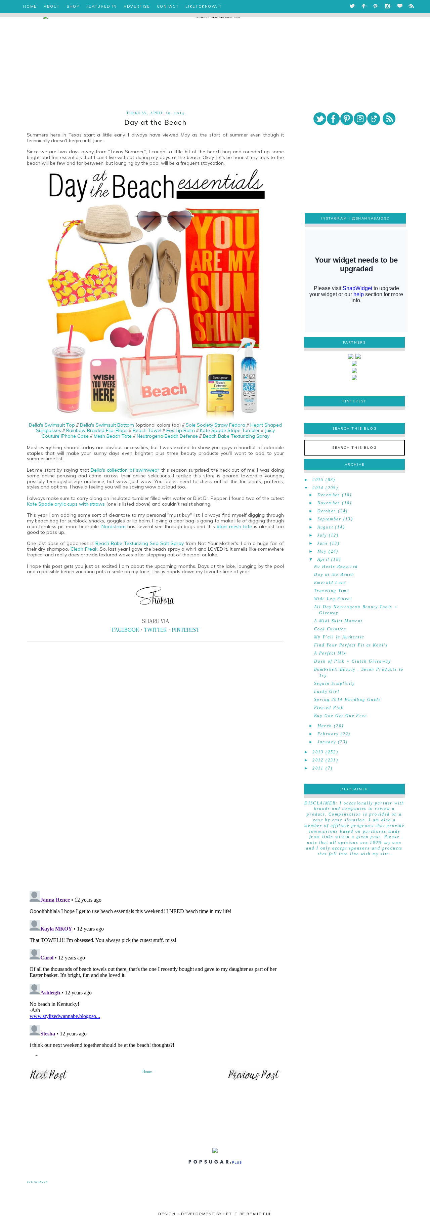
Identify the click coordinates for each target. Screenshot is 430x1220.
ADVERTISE (137, 6)
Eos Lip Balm (180, 430)
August (325, 527)
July (322, 535)
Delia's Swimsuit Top (52, 425)
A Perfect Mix (330, 653)
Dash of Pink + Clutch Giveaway (352, 661)
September (329, 519)
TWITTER (155, 629)
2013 (318, 752)
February (328, 734)
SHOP (73, 6)
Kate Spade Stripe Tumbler (230, 430)
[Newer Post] (48, 1079)
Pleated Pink (329, 707)
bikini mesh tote (234, 526)
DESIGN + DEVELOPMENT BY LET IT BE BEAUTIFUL (215, 1214)
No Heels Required (336, 566)
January (326, 742)
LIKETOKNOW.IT (203, 6)
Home (147, 1071)
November (328, 503)
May (322, 551)
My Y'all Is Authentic (339, 637)
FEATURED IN (101, 6)
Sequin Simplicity (334, 683)
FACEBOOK (125, 629)
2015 (318, 479)
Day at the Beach (334, 574)
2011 (318, 768)
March (324, 725)
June (322, 543)
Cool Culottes (330, 629)
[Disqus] (155, 792)
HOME (30, 6)
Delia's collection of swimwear (125, 470)
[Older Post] (254, 1079)
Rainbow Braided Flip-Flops (96, 430)
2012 (318, 760)
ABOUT (52, 6)
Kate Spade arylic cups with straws (66, 504)
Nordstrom (114, 526)
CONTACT (168, 6)
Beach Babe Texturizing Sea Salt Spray (139, 543)
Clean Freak (84, 549)
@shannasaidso (371, 218)
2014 (318, 487)
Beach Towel (147, 430)
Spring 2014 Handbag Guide (347, 699)
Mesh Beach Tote (113, 436)
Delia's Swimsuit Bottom (107, 425)
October (326, 511)
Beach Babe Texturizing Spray (236, 436)
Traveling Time (331, 590)
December (328, 495)
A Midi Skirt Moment (338, 621)
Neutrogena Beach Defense (167, 436)
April (323, 559)
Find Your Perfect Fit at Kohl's (351, 645)
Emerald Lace (330, 582)
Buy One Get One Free (340, 715)
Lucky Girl (326, 691)
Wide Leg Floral (333, 598)
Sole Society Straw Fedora (215, 425)
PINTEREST (185, 629)
